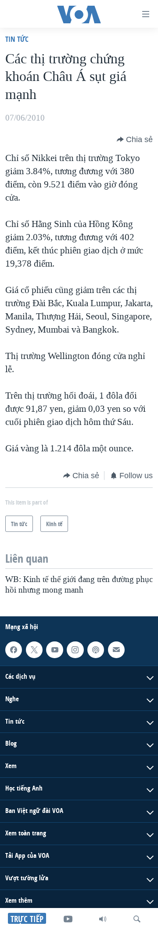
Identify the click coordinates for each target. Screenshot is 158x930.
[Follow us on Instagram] (75, 649)
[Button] (135, 139)
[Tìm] (137, 919)
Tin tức (17, 39)
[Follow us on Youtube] (54, 649)
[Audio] (103, 919)
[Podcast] (95, 649)
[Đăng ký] (116, 649)
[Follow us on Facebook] (13, 649)
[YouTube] (68, 919)
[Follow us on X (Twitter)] (34, 649)
